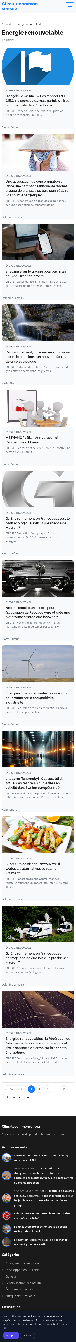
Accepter (11, 1335)
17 (64, 1089)
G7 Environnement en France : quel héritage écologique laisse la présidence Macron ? (37, 958)
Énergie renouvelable (20, 1296)
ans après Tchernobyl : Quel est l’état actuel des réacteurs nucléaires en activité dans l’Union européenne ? (34, 783)
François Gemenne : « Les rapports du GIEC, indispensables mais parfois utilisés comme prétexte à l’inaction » (37, 100)
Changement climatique (22, 1263)
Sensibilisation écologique (23, 1283)
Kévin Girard (9, 383)
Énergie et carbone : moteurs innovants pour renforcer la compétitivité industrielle (37, 697)
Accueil (6, 24)
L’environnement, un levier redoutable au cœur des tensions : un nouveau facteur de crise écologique (38, 356)
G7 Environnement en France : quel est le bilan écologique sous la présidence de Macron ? (38, 523)
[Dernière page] (28, 1097)
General (11, 1276)
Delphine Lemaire (13, 217)
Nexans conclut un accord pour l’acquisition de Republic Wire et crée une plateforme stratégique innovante (38, 612)
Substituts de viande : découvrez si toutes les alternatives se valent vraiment (33, 868)
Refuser (27, 1335)
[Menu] (69, 6)
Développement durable (22, 1270)
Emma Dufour (10, 127)
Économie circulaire (19, 1289)
